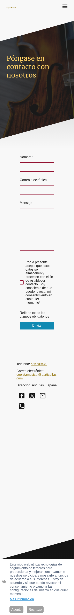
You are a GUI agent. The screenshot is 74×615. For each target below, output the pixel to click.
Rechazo (35, 609)
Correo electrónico (33, 180)
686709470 (39, 364)
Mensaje (26, 203)
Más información (22, 599)
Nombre (26, 157)
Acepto (16, 609)
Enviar (37, 325)
